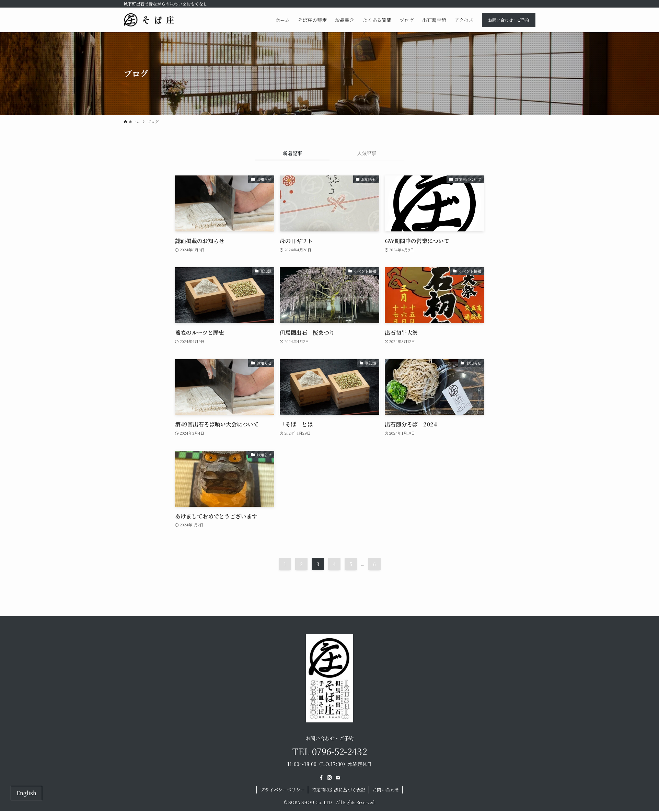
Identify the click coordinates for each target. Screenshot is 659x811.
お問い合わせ (385, 789)
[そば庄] (149, 20)
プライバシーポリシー (282, 789)
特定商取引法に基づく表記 (338, 789)
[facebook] (321, 778)
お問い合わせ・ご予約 (508, 20)
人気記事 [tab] (366, 153)
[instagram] (329, 778)
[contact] (338, 778)
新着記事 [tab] (292, 153)
